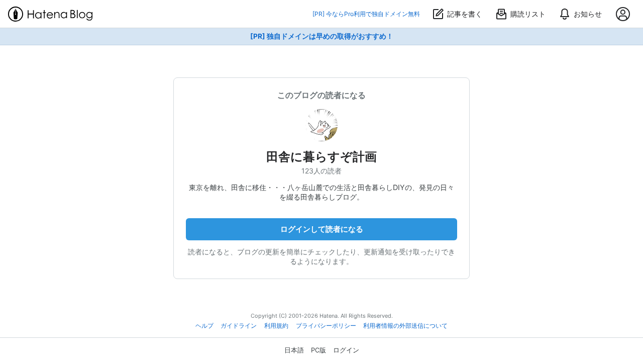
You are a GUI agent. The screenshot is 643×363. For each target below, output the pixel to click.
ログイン (346, 350)
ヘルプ (204, 325)
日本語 (294, 350)
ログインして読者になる (321, 229)
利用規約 (276, 325)
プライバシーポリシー (326, 325)
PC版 (318, 350)
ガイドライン (239, 325)
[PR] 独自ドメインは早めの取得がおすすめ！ (321, 36)
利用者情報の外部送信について (405, 325)
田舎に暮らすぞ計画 (321, 156)
